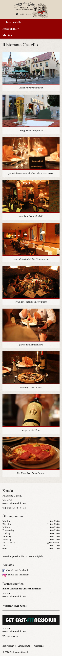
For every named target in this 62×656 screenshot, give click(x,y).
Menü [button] (6, 35)
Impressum (8, 645)
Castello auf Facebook (17, 570)
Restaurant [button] (9, 28)
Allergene (39, 645)
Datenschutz (24, 645)
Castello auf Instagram (17, 574)
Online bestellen (12, 22)
